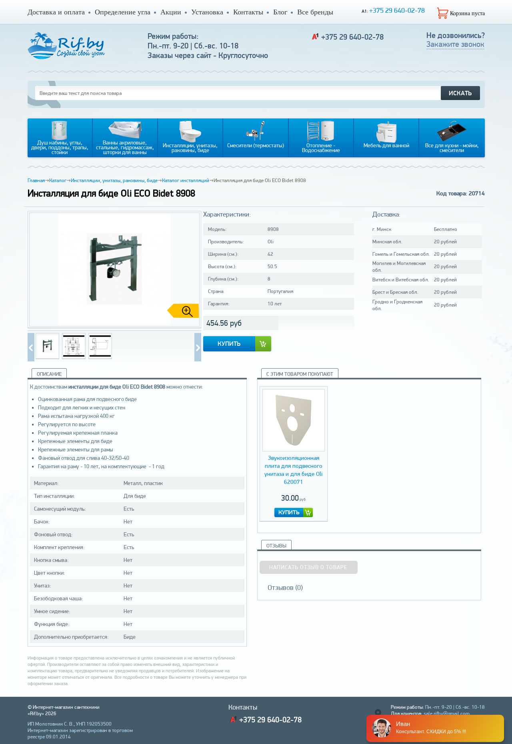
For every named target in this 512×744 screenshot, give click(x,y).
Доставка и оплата (56, 12)
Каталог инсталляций (185, 180)
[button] (192, 269)
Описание (49, 374)
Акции (170, 12)
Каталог (57, 180)
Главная (36, 180)
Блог (280, 12)
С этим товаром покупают (299, 374)
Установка (207, 12)
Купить (229, 343)
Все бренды (315, 12)
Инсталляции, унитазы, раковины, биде (114, 180)
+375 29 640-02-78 (397, 10)
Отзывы (276, 546)
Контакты (248, 12)
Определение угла (122, 12)
